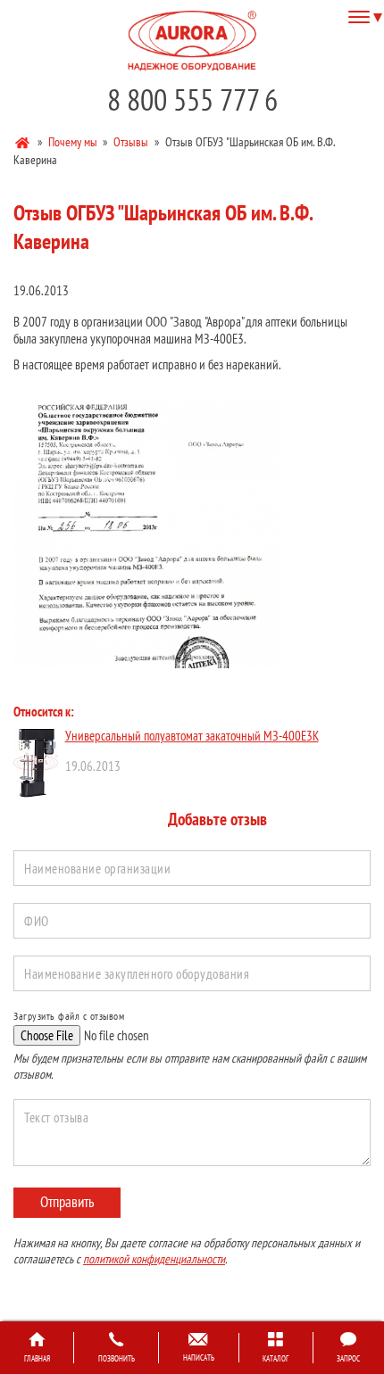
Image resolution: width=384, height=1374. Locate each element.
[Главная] (23, 141)
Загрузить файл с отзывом (68, 1015)
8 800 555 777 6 (192, 99)
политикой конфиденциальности (154, 1259)
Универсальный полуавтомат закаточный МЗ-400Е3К (192, 735)
